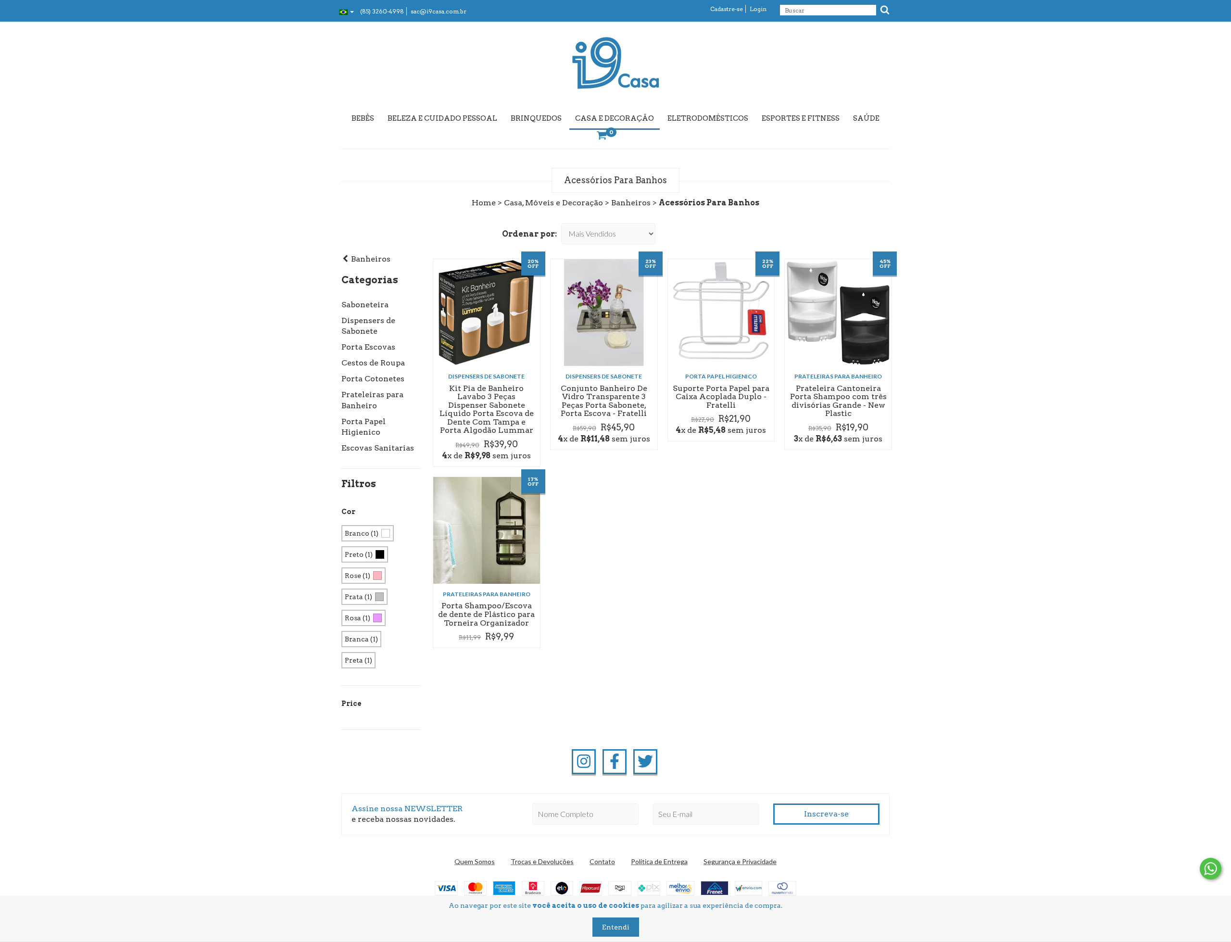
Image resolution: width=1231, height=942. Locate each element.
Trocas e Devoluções (542, 861)
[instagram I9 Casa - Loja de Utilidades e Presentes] (584, 761)
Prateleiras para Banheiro (838, 376)
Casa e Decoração (614, 118)
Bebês (363, 118)
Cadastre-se (726, 9)
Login (758, 9)
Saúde (866, 118)
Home (484, 202)
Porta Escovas (368, 347)
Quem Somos (474, 861)
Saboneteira (365, 304)
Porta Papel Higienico (721, 376)
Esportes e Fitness (801, 118)
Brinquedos (536, 118)
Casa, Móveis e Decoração (553, 202)
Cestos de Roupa (373, 362)
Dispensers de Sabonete (486, 376)
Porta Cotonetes (372, 378)
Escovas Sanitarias (377, 447)
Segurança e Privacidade (740, 861)
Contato (602, 861)
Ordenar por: (529, 234)
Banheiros (631, 202)
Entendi (615, 927)
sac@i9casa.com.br (438, 11)
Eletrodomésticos (707, 118)
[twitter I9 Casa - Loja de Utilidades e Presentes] (645, 761)
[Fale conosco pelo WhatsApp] (1210, 868)
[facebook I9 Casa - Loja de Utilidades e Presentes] (615, 761)
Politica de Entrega (659, 861)
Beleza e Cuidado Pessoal (442, 118)
